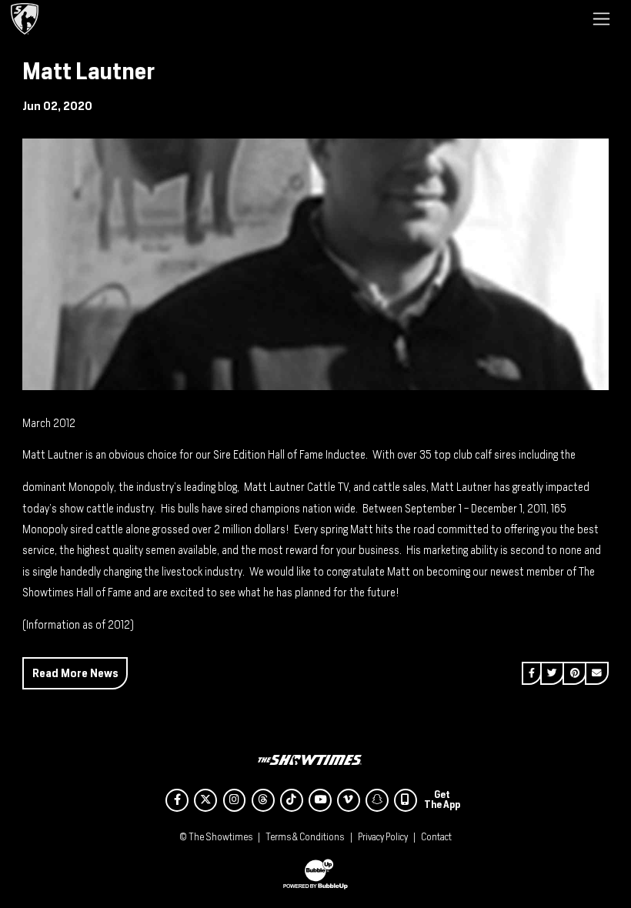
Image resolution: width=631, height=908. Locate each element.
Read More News (75, 672)
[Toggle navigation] (601, 18)
